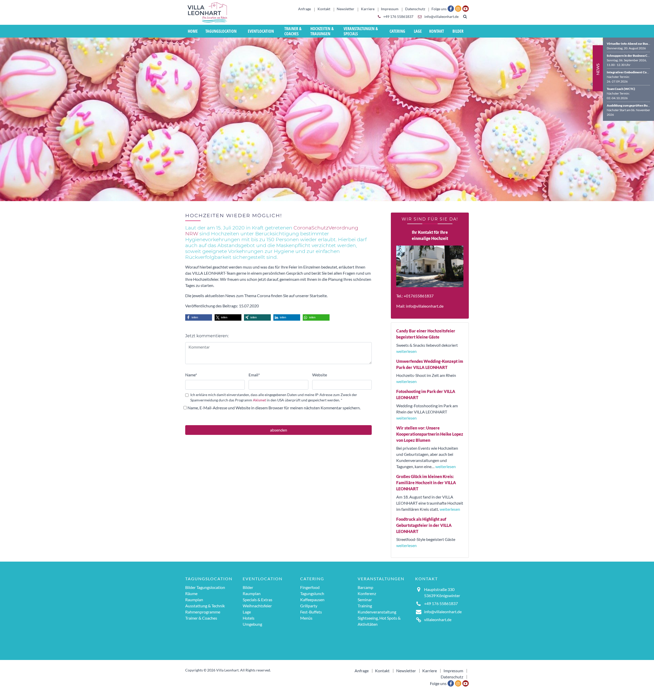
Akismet (259, 400)
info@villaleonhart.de (441, 17)
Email (254, 374)
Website (319, 374)
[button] (198, 317)
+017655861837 (419, 295)
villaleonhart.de (437, 619)
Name (191, 374)
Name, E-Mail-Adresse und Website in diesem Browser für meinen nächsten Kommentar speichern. (274, 407)
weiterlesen (406, 351)
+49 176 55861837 (397, 17)
